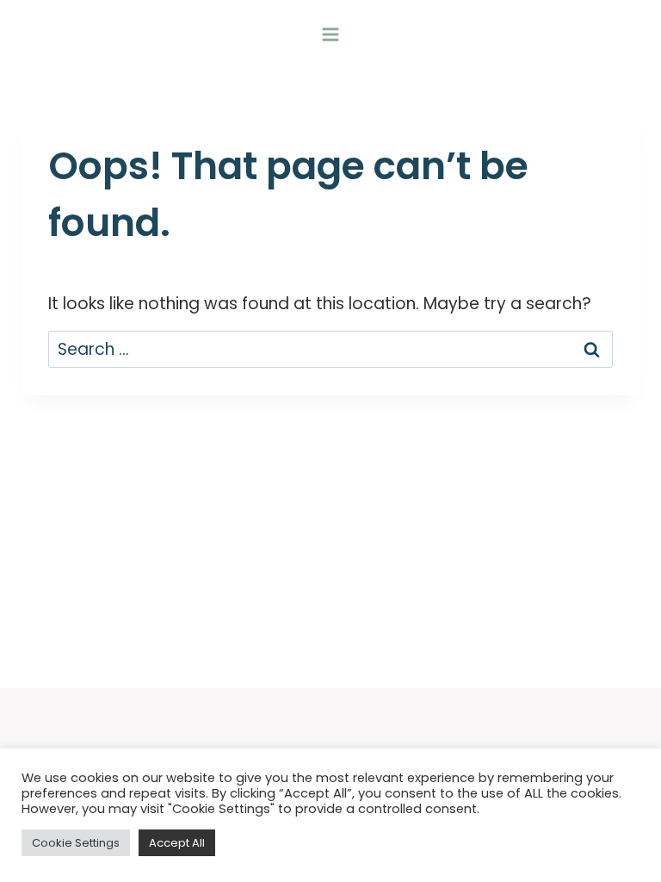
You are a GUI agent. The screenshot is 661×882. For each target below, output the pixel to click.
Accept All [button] (177, 843)
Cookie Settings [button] (76, 843)
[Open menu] (331, 34)
